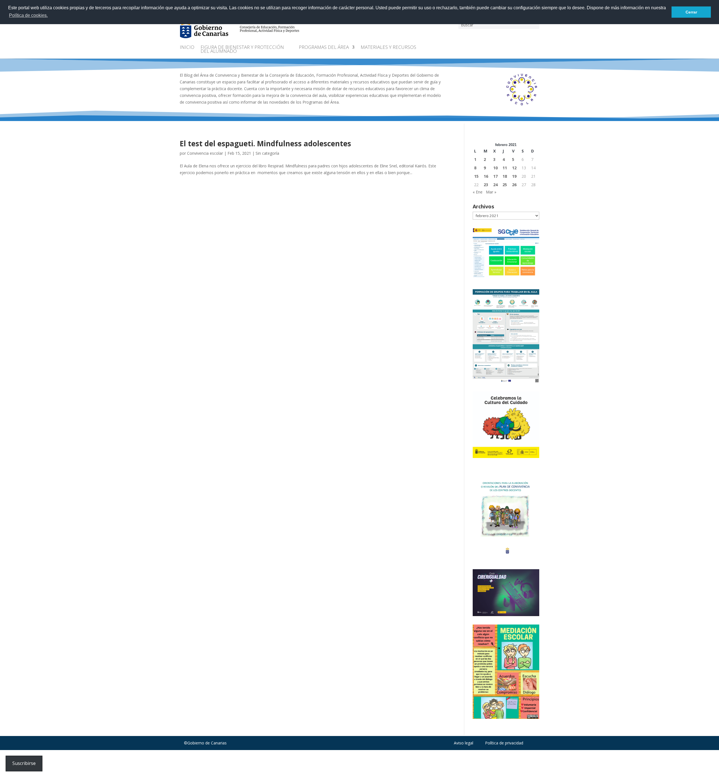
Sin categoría (267, 153)
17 (495, 176)
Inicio (187, 47)
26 (514, 184)
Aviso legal (463, 743)
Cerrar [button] (691, 12)
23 (486, 184)
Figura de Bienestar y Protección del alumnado (242, 49)
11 (504, 167)
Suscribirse (24, 763)
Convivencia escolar (205, 153)
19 (514, 176)
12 (514, 167)
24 (495, 184)
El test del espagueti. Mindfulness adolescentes (265, 143)
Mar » (491, 192)
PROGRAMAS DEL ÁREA (324, 47)
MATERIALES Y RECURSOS (388, 47)
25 (504, 184)
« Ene (478, 192)
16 (486, 176)
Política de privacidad (504, 743)
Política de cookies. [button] (28, 15)
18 (504, 176)
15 (476, 176)
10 (495, 167)
